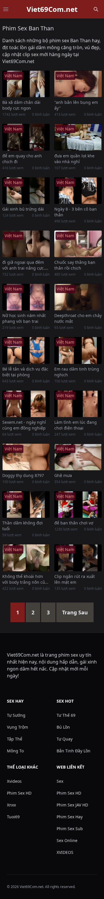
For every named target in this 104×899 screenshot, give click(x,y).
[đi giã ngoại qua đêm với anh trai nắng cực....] (26, 244)
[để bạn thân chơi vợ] (78, 504)
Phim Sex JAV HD (72, 805)
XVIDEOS (65, 852)
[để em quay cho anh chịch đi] (26, 137)
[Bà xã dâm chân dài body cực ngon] (26, 84)
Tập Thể (14, 739)
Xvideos (14, 781)
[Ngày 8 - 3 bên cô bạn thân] (78, 190)
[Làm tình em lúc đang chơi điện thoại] (78, 403)
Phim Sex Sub (70, 828)
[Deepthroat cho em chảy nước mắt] (78, 297)
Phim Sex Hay (70, 816)
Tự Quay (65, 739)
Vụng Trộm (17, 727)
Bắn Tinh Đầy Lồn (73, 751)
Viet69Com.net (52, 9)
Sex (60, 781)
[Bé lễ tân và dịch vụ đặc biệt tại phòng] (26, 350)
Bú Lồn (63, 727)
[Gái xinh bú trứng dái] (26, 190)
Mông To (15, 751)
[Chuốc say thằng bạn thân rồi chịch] (78, 244)
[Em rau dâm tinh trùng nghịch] (78, 350)
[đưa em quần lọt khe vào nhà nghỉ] (78, 137)
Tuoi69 (13, 816)
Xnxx (11, 805)
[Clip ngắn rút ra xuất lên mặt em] (78, 557)
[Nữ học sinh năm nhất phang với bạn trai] (26, 297)
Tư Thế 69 (66, 715)
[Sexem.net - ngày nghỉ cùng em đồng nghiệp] (26, 403)
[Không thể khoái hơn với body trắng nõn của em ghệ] (26, 557)
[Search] (96, 9)
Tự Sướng (16, 715)
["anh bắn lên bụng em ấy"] (78, 84)
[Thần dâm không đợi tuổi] (26, 504)
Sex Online (67, 840)
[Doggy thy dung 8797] (26, 457)
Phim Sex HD (19, 793)
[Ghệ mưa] (78, 457)
